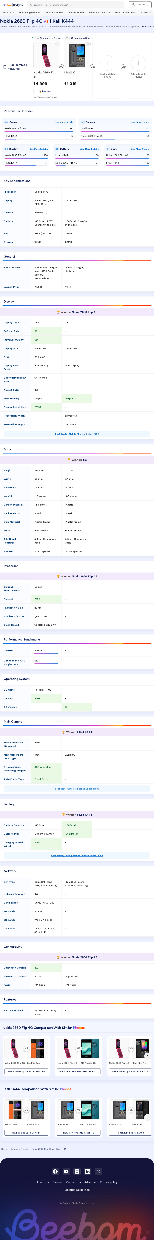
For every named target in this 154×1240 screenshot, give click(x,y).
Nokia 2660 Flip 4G (44, 75)
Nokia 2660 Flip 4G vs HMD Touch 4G (79, 1071)
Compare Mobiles (55, 12)
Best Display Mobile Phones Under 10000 (77, 434)
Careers (57, 1182)
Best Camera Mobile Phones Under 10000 (77, 789)
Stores (144, 12)
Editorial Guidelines (77, 1189)
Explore (6, 12)
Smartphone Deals (125, 12)
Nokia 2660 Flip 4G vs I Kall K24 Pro (131, 1071)
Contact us (73, 1182)
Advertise (90, 1182)
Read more (148, 26)
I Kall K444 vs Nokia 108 (131, 1133)
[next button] (147, 1056)
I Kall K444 (72, 72)
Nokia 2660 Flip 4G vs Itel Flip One (26, 1071)
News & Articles (98, 12)
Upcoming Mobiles (29, 12)
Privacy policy (108, 1182)
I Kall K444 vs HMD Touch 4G (78, 1133)
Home (4, 1149)
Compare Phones (19, 1149)
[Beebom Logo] (12, 5)
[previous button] (6, 1056)
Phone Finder (76, 12)
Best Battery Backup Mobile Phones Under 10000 (77, 855)
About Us (43, 1182)
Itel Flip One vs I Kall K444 (26, 1133)
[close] (57, 43)
